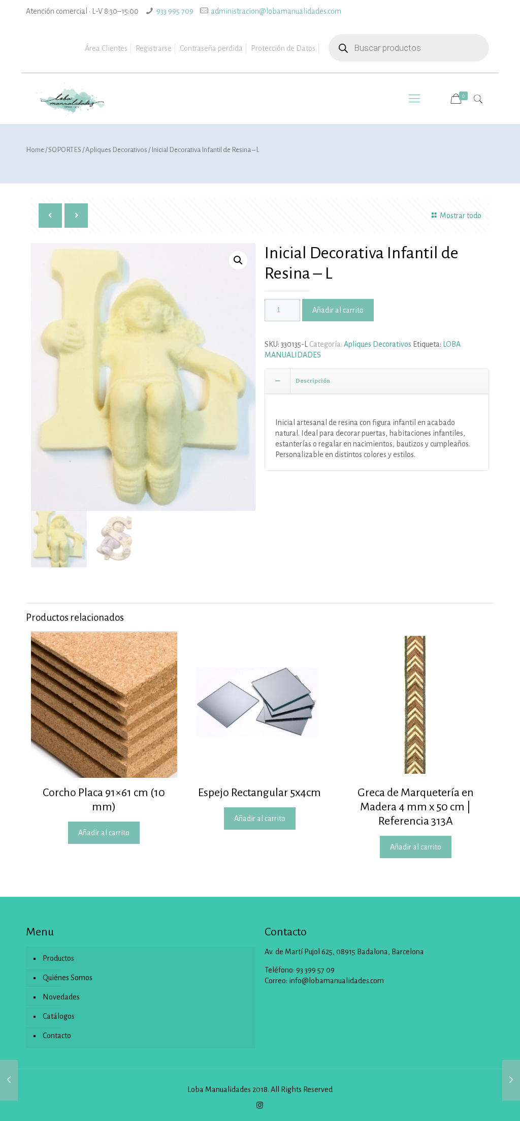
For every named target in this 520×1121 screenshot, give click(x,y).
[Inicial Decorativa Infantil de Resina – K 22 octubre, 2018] (9, 1080)
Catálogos (59, 1016)
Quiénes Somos (67, 978)
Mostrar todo (460, 215)
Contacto (57, 1036)
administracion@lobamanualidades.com (276, 11)
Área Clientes (106, 48)
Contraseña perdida (211, 48)
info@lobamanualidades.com (336, 981)
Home (35, 150)
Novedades (61, 997)
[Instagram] (259, 1105)
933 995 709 (174, 11)
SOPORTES (64, 150)
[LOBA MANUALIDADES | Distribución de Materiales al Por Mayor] (70, 98)
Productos (58, 958)
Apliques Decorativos (116, 150)
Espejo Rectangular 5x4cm (259, 792)
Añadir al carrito (338, 310)
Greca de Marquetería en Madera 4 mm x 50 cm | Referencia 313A (416, 806)
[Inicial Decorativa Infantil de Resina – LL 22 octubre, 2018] (511, 1080)
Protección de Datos (283, 48)
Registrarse (154, 48)
